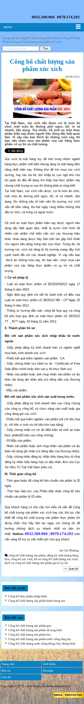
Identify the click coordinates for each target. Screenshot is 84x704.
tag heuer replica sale (39, 53)
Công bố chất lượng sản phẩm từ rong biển (35, 630)
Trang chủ (7, 664)
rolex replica (67, 90)
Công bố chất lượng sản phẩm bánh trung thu (36, 600)
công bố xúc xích (22, 559)
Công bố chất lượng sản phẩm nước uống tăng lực (39, 639)
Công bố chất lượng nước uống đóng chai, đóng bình (41, 643)
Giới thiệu (49, 664)
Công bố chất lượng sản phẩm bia (29, 634)
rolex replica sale (45, 71)
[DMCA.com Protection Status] (68, 697)
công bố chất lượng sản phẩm (27, 555)
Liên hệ (6, 677)
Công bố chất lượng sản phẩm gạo (29, 625)
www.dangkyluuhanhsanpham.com (48, 686)
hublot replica (45, 64)
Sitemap (48, 670)
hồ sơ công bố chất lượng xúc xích (56, 559)
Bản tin (6, 670)
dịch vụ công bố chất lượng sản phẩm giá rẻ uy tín (36, 563)
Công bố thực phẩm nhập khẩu (27, 596)
